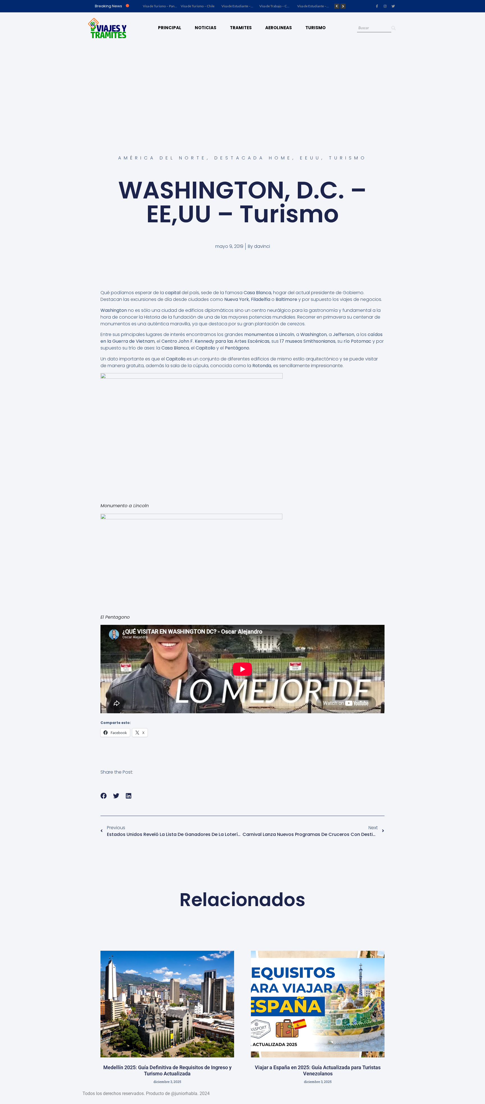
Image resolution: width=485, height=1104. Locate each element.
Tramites (241, 28)
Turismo (315, 28)
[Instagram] (385, 6)
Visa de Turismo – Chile (197, 6)
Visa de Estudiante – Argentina (319, 6)
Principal (169, 28)
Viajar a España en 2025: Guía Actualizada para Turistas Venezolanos (318, 1070)
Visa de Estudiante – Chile (240, 6)
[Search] (393, 28)
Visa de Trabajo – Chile (275, 6)
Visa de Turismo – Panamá (162, 6)
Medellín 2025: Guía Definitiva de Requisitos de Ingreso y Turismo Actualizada (167, 1070)
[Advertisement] (242, 86)
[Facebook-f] (377, 6)
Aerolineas (278, 28)
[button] (103, 795)
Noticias (205, 28)
